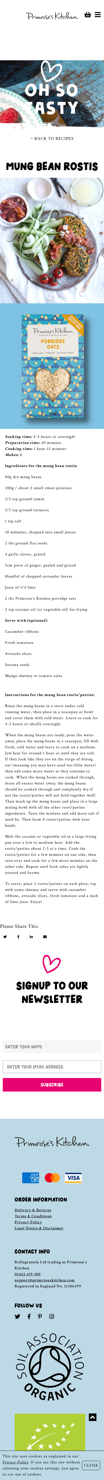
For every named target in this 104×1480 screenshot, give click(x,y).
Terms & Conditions (33, 1216)
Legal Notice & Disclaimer (39, 1228)
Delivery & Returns (33, 1210)
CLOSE (91, 1465)
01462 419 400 (28, 1274)
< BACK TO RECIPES (52, 138)
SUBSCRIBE (52, 1085)
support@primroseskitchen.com (45, 1280)
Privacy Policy (28, 1222)
